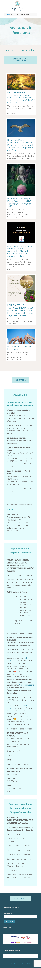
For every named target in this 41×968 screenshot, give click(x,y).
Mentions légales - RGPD (10, 927)
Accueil (7, 14)
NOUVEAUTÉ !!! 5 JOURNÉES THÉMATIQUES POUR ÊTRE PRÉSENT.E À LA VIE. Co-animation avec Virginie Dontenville (20, 310)
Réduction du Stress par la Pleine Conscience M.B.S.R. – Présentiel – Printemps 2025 (20, 202)
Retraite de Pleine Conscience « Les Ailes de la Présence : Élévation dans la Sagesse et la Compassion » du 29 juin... (21, 145)
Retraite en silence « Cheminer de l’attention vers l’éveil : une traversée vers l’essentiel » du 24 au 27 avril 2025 (21, 97)
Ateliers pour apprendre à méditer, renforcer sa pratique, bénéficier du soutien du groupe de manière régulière (19, 251)
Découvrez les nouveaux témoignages (19, 347)
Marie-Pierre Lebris (26, 685)
